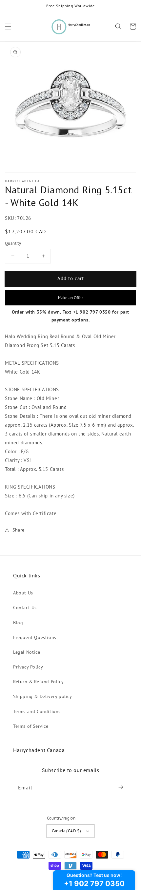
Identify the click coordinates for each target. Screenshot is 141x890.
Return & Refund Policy (38, 682)
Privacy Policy (28, 667)
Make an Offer (70, 297)
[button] (8, 26)
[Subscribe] (120, 787)
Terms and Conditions (37, 711)
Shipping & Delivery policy (42, 696)
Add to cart (70, 278)
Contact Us (25, 607)
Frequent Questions (34, 637)
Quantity (13, 243)
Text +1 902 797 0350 (87, 312)
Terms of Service (31, 726)
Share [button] (18, 530)
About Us (23, 593)
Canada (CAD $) (66, 831)
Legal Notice (26, 652)
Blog (18, 623)
